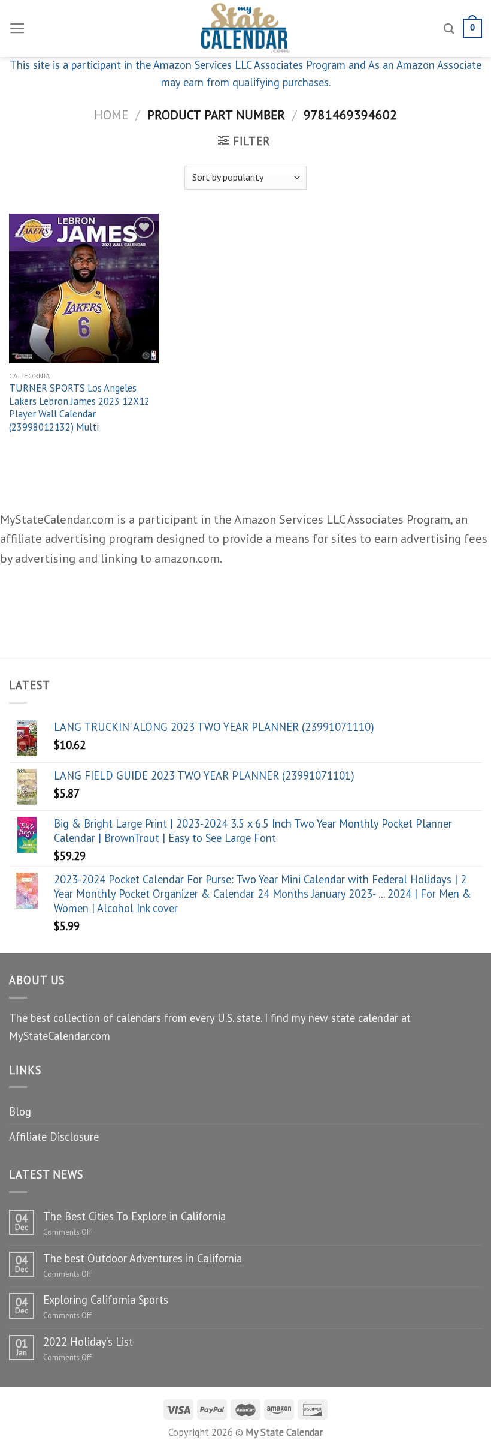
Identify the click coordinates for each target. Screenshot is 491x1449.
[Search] (449, 28)
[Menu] (17, 29)
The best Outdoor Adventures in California (142, 1258)
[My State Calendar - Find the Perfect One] (245, 28)
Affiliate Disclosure (54, 1136)
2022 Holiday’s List (88, 1341)
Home (111, 114)
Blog (20, 1111)
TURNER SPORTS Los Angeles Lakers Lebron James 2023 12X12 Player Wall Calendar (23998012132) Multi (79, 408)
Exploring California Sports (105, 1299)
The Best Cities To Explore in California (134, 1216)
